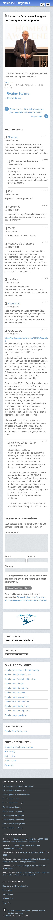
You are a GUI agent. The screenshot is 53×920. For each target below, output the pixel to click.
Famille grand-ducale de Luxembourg (22, 670)
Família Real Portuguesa (16, 731)
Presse (42, 910)
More (7, 82)
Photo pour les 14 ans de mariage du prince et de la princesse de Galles (25, 110)
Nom (8, 557)
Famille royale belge (14, 684)
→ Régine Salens (13, 98)
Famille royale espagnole (16, 697)
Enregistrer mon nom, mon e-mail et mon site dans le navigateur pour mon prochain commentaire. (26, 579)
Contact (11, 913)
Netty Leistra (10, 756)
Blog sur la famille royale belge (19, 747)
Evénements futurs (22, 910)
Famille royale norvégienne (17, 711)
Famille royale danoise (15, 693)
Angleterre (33, 85)
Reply (46, 135)
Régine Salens (18, 93)
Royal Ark (9, 765)
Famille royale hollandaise (17, 702)
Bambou (13, 137)
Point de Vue (10, 761)
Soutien (35, 910)
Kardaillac (14, 303)
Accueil (11, 910)
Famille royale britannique (16, 688)
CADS (7, 916)
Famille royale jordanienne (17, 706)
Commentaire (12, 532)
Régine (9, 85)
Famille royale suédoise (15, 715)
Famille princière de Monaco (18, 674)
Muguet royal (39, 116)
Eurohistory (10, 752)
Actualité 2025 (23, 85)
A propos (19, 913)
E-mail (31, 557)
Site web (9, 566)
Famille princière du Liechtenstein (20, 679)
